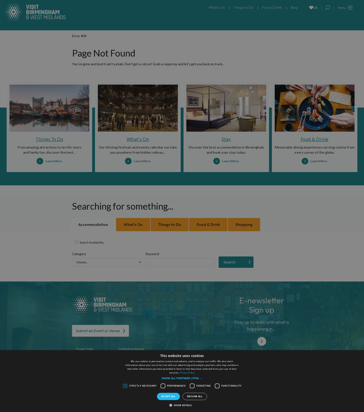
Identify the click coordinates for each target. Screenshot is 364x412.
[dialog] (182, 381)
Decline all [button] (194, 396)
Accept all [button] (168, 396)
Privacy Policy (187, 372)
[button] (182, 378)
